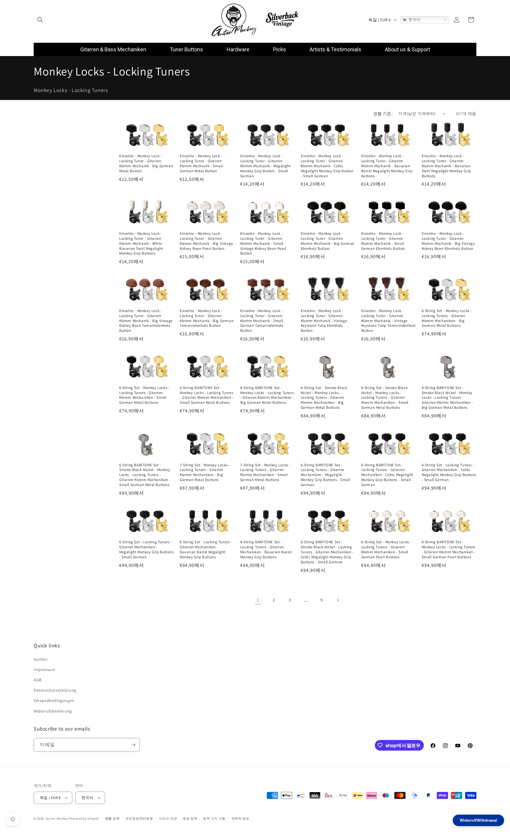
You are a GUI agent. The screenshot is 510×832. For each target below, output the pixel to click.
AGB (38, 679)
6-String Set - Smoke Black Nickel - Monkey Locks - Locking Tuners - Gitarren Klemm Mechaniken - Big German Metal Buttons (324, 397)
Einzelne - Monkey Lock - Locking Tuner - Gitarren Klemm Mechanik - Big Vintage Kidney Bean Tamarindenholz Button (146, 320)
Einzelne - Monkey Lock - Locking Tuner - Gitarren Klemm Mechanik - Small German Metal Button (201, 163)
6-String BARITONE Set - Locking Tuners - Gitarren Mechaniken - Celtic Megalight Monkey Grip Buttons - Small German (387, 475)
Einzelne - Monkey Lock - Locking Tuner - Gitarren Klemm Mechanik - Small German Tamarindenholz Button (261, 320)
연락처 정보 (240, 818)
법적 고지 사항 (214, 818)
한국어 (413, 19)
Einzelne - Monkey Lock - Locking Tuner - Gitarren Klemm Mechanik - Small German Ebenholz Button (383, 241)
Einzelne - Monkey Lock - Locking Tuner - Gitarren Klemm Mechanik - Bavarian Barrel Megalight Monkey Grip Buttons (387, 166)
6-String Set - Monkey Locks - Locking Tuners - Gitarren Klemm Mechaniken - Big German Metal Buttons (447, 318)
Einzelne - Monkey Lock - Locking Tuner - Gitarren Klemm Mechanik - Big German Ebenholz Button (327, 241)
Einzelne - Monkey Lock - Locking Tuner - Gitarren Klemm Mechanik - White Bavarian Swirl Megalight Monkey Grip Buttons (141, 243)
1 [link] (258, 600)
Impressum (44, 669)
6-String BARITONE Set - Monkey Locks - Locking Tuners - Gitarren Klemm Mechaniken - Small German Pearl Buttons (448, 550)
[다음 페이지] (337, 600)
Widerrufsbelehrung (53, 711)
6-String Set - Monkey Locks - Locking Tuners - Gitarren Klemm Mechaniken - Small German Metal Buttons (144, 395)
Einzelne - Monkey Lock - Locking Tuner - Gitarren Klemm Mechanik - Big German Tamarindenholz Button (206, 318)
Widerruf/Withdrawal (478, 820)
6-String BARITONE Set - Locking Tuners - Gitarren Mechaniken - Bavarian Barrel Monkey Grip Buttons (266, 550)
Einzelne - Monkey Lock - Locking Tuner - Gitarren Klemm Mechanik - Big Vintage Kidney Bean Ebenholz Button (448, 241)
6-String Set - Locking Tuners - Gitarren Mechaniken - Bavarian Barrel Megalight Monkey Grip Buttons (206, 550)
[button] (40, 19)
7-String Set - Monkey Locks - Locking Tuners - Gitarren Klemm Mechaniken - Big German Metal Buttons (205, 473)
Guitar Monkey (57, 818)
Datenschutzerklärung (55, 690)
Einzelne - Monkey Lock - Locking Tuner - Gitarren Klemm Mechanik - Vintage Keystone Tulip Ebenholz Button (324, 320)
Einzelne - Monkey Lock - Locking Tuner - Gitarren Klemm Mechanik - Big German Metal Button (146, 163)
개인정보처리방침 (139, 818)
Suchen (41, 659)
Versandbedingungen (54, 700)
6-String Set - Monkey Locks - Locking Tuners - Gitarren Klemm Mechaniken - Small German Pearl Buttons (386, 550)
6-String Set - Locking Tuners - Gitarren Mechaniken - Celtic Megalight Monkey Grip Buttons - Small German (449, 473)
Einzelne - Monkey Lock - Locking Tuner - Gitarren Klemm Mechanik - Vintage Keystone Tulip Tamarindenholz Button (388, 320)
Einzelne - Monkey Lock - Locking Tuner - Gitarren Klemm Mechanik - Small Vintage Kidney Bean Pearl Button (263, 243)
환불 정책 (112, 818)
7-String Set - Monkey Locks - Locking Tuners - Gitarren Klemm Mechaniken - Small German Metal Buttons (265, 473)
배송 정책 (190, 818)
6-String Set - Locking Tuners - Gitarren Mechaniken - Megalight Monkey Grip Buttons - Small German (146, 550)
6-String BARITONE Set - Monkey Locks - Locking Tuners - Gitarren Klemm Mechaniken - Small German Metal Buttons (206, 395)
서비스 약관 (168, 818)
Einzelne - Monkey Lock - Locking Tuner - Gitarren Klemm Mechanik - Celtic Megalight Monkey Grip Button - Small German (327, 166)
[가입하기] (133, 745)
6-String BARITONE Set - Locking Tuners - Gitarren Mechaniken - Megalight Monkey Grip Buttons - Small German (325, 475)
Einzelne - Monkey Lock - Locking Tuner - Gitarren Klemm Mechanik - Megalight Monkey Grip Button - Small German (265, 166)
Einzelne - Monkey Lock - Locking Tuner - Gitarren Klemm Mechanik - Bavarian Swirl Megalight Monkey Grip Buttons (446, 166)
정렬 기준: (382, 113)
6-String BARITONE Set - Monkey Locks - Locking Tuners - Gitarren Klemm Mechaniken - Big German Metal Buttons (267, 395)
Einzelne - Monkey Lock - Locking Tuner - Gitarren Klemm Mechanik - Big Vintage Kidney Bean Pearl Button (206, 241)
